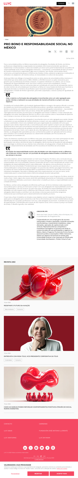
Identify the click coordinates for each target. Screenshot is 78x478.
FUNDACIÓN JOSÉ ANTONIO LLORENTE (53, 431)
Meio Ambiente (9, 309)
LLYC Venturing (10, 438)
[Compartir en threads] (66, 52)
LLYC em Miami (44, 438)
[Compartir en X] (55, 52)
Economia (20, 309)
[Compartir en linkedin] (50, 52)
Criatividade (8, 360)
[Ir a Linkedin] (25, 448)
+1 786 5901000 (39, 459)
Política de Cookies (62, 468)
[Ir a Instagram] (36, 448)
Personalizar (15, 474)
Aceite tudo (62, 474)
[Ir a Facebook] (47, 448)
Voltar (6, 39)
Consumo (18, 360)
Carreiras (43, 424)
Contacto (61, 3)
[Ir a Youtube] (42, 448)
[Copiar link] (61, 52)
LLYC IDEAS (8, 431)
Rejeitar (38, 474)
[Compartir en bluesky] (72, 52)
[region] (39, 470)
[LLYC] (7, 3)
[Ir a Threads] (53, 448)
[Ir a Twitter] (31, 448)
